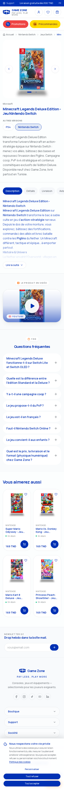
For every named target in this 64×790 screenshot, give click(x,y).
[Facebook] (16, 696)
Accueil (10, 34)
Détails (30, 191)
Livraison (47, 191)
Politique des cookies (19, 761)
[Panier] (57, 12)
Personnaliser (32, 769)
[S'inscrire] (54, 647)
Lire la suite (12, 265)
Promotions (18, 24)
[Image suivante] (55, 69)
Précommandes (48, 24)
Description (12, 191)
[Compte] (39, 12)
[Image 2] (36, 92)
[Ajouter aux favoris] (26, 494)
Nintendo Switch (27, 34)
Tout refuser (32, 776)
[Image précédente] (9, 69)
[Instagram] (24, 696)
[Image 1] (29, 92)
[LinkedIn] (47, 696)
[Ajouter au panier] (24, 544)
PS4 (8, 127)
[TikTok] (32, 696)
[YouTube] (40, 696)
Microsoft (8, 103)
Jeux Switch (46, 34)
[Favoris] (48, 12)
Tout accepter (32, 783)
